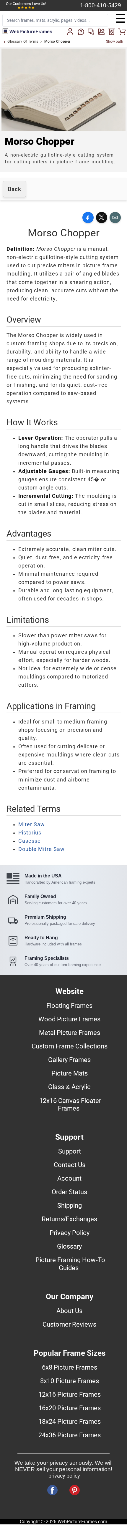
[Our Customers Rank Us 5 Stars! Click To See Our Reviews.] (26, 7)
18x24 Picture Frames (69, 1421)
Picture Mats (69, 1073)
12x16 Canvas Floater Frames (70, 1104)
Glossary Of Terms (22, 41)
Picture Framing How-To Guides (70, 1264)
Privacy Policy (69, 1233)
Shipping (69, 1205)
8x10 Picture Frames (69, 1381)
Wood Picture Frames (69, 1019)
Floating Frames (69, 1005)
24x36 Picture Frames (69, 1435)
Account (69, 1178)
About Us (69, 1311)
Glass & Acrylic (69, 1087)
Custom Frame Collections (70, 1046)
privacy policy (64, 1476)
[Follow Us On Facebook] (52, 1490)
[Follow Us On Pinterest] (74, 1490)
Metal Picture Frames (69, 1032)
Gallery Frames (69, 1059)
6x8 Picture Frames (69, 1367)
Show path (114, 41)
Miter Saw (31, 824)
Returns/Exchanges (69, 1219)
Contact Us (69, 1165)
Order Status (69, 1192)
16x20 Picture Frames (69, 1408)
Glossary (69, 1246)
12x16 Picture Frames (69, 1394)
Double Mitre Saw (41, 849)
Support (69, 1151)
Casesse (29, 841)
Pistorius (29, 833)
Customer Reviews (69, 1324)
